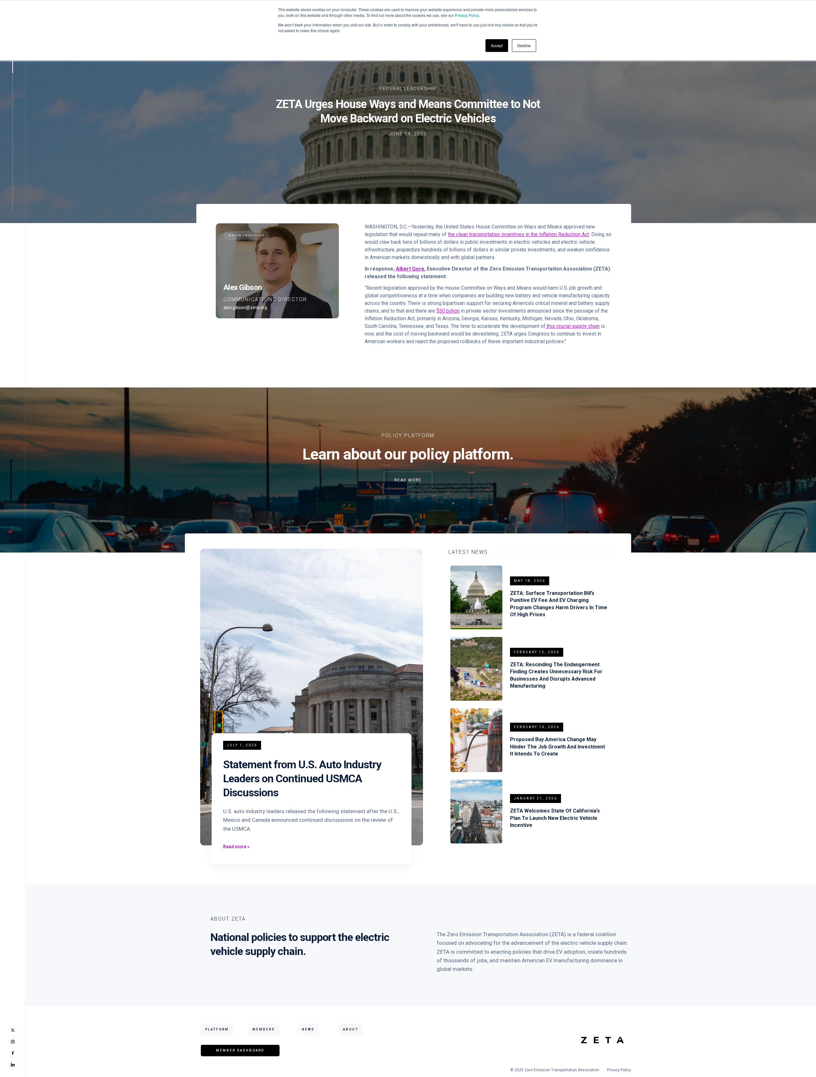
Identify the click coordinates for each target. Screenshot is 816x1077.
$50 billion (448, 311)
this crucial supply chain (572, 326)
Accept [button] (497, 45)
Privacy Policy (467, 15)
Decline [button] (524, 45)
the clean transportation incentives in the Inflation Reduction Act (518, 234)
